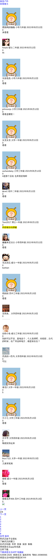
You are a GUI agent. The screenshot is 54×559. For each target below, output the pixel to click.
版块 (7, 536)
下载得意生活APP (8, 552)
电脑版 (20, 552)
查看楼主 (4, 4)
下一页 (3, 514)
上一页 (3, 509)
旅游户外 (4, 1)
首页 (2, 536)
